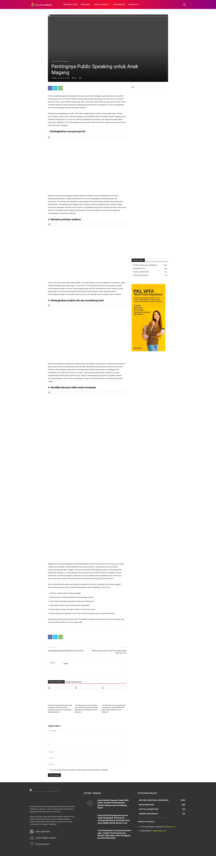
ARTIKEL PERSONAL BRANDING (63, 12)
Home (50, 12)
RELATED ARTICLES (56, 682)
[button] (184, 4)
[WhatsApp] (60, 88)
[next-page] (53, 716)
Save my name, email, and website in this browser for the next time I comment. (79, 770)
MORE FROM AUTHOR (74, 682)
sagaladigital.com (159, 831)
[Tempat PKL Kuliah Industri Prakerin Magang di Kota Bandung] (44, 4)
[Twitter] (55, 88)
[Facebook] (50, 88)
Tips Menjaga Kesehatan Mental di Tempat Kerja (65, 651)
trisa (54, 78)
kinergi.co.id (170, 827)
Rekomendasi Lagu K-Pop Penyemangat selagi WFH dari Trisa (109, 652)
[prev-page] (49, 716)
